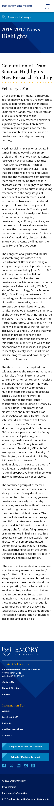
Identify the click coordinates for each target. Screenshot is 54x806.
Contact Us (8, 682)
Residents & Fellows (12, 729)
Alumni (6, 711)
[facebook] (4, 766)
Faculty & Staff (10, 717)
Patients (6, 723)
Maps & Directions (11, 688)
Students (7, 735)
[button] (25, 746)
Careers (6, 694)
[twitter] (12, 766)
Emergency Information (14, 793)
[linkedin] (19, 766)
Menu (47, 8)
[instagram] (26, 766)
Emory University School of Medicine (17, 6)
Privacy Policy (9, 786)
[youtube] (33, 766)
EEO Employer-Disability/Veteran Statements (25, 799)
